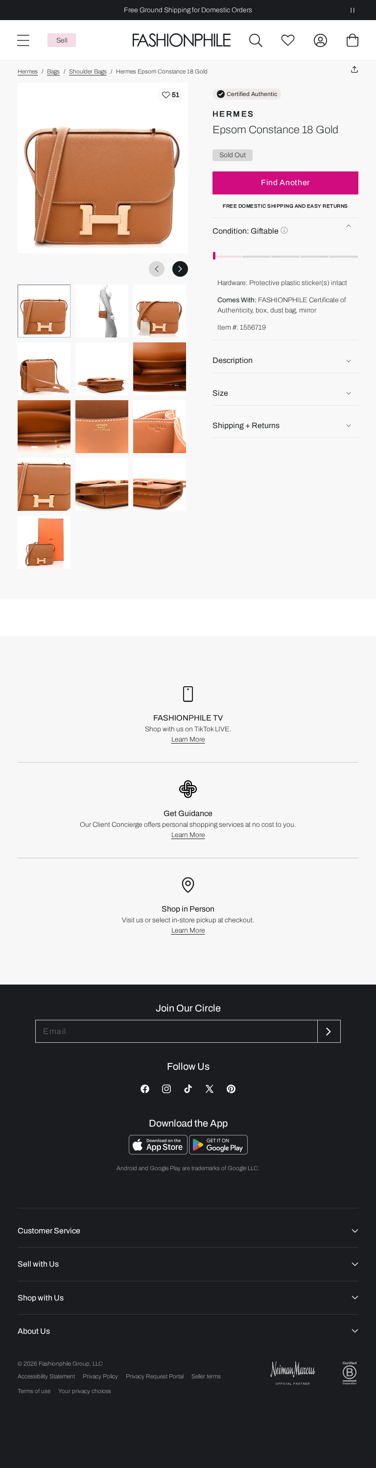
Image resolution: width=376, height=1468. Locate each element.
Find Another (285, 182)
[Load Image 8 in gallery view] (101, 426)
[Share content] (354, 69)
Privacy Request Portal (155, 1376)
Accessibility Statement (46, 1376)
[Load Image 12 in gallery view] (159, 484)
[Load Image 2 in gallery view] (101, 311)
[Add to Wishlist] (170, 95)
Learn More (188, 739)
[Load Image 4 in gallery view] (44, 368)
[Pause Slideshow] (352, 10)
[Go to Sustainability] (349, 1373)
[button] (255, 40)
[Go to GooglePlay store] (218, 1152)
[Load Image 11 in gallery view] (101, 484)
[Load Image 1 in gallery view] (44, 311)
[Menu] (22, 40)
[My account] (320, 40)
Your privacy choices (84, 1391)
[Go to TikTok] (188, 1089)
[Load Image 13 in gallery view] (44, 542)
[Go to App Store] (159, 1152)
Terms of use (34, 1391)
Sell (62, 40)
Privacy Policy (100, 1376)
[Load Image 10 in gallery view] (44, 484)
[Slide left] (156, 269)
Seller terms (206, 1376)
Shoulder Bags (88, 71)
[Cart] (352, 40)
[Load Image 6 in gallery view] (159, 368)
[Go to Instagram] (166, 1089)
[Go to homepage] (182, 40)
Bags (53, 71)
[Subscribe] (328, 1031)
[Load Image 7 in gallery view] (44, 426)
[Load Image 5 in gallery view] (101, 368)
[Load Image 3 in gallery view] (159, 311)
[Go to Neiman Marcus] (292, 1372)
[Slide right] (180, 269)
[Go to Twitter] (209, 1089)
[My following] (288, 40)
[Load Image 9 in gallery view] (159, 426)
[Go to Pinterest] (231, 1089)
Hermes (28, 71)
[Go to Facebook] (145, 1089)
